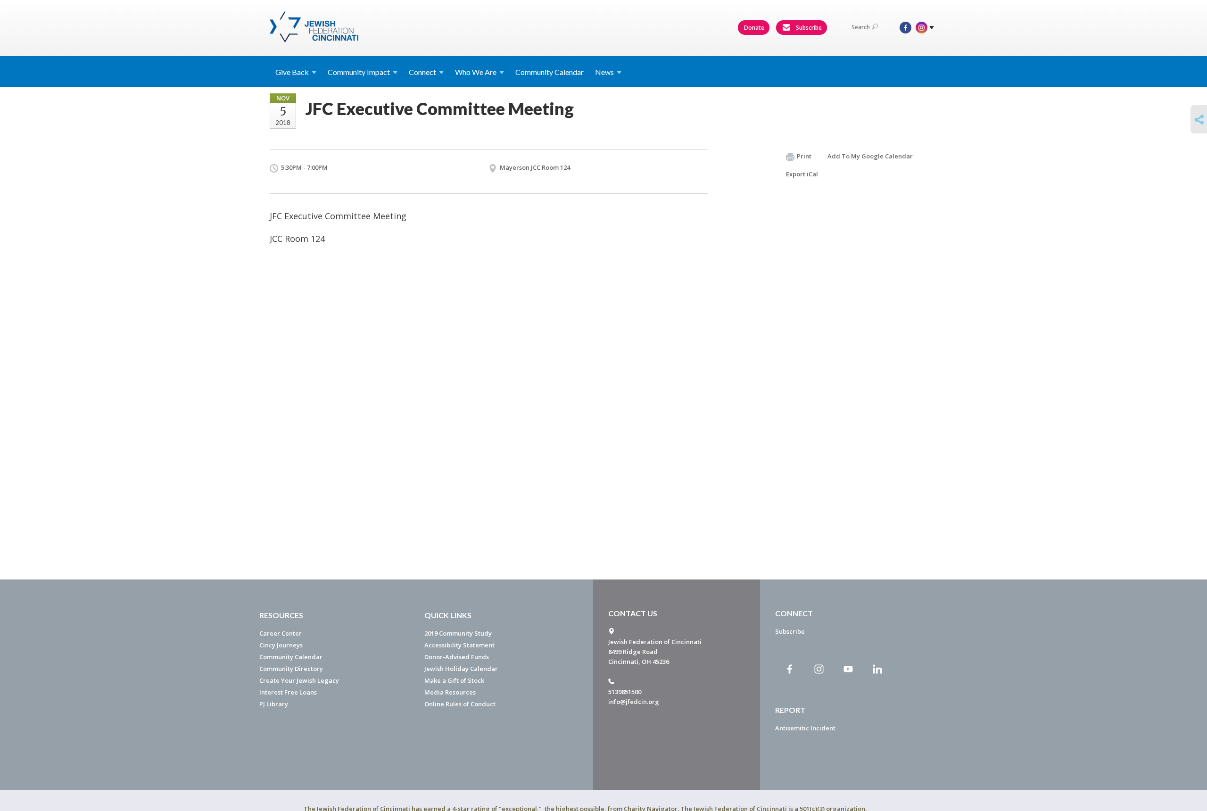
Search (861, 27)
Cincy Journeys (281, 645)
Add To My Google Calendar (870, 156)
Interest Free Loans (288, 692)
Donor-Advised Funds (456, 657)
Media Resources (450, 692)
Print (804, 156)
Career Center (280, 633)
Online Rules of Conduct (460, 704)
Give (292, 71)
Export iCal (802, 174)
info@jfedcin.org (633, 701)
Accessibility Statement (459, 645)
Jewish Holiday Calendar (461, 668)
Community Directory (291, 668)
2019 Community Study (458, 633)
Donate (754, 28)
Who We (475, 71)
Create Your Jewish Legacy (299, 680)
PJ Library (273, 704)
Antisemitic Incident (805, 728)
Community (359, 71)
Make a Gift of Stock (454, 680)
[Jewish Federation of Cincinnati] (315, 26)
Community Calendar (549, 71)
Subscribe (808, 28)
